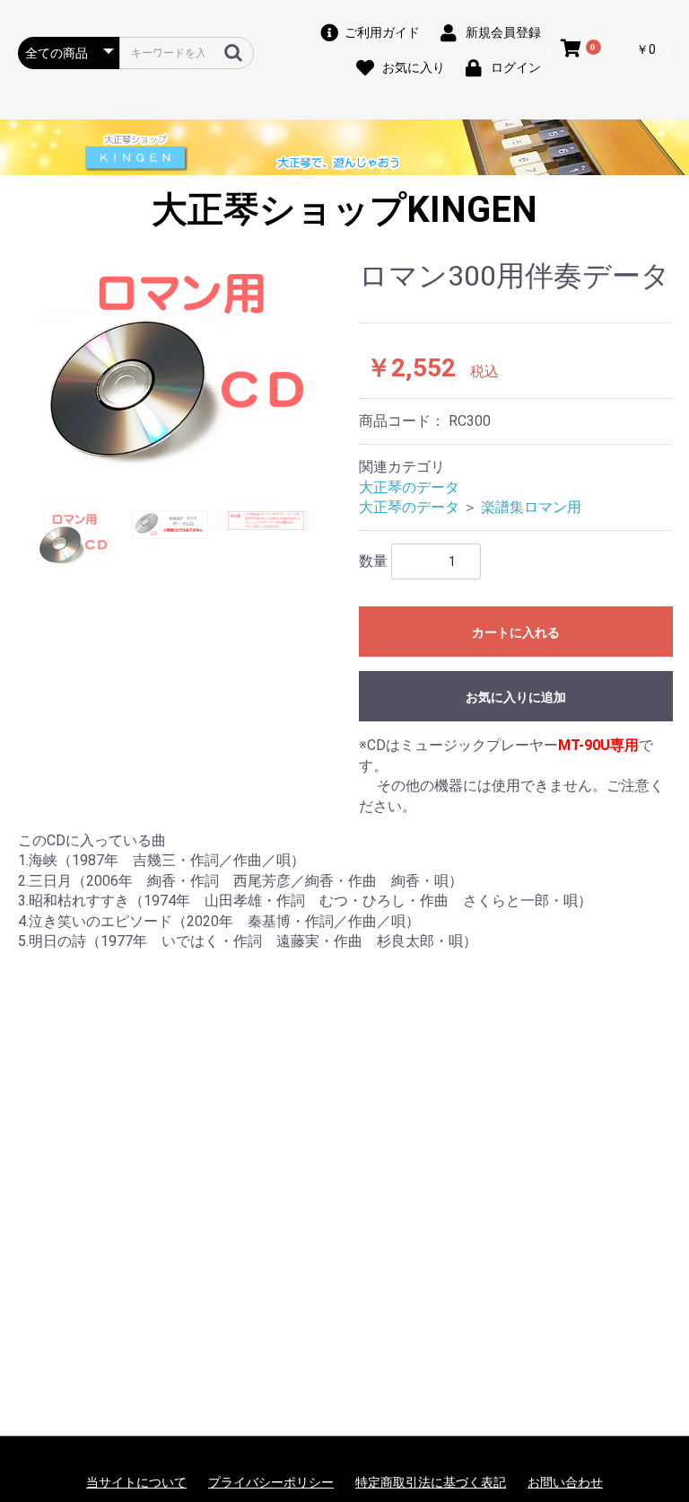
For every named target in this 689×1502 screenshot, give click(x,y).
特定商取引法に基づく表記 (430, 1482)
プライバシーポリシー (271, 1482)
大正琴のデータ (409, 487)
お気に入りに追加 (516, 697)
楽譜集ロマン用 (531, 507)
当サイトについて (136, 1482)
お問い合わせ (565, 1482)
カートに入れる (516, 632)
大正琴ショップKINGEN (344, 210)
